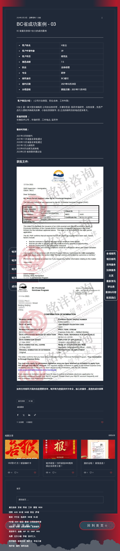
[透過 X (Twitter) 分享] (23, 415)
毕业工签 (37, 541)
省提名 (12, 526)
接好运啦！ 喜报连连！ (95, 463)
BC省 (31, 401)
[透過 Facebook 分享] (18, 415)
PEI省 (11, 522)
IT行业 (16, 517)
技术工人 (32, 536)
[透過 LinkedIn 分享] (29, 415)
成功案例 (20, 407)
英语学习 (12, 531)
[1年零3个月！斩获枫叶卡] (22, 449)
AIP (24, 531)
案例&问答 (111, 292)
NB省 (30, 517)
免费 (11, 536)
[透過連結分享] (35, 415)
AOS (16, 512)
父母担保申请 (35, 522)
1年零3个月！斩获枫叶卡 (19, 463)
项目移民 (111, 259)
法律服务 (111, 270)
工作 (30, 507)
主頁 (111, 275)
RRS (38, 531)
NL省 (36, 517)
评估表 (111, 286)
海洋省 (12, 546)
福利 (18, 546)
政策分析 (21, 541)
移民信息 (25, 546)
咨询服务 (111, 264)
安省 (20, 507)
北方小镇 (18, 536)
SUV (16, 522)
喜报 (35, 507)
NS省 (27, 512)
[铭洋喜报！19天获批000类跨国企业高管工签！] (60, 449)
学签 (25, 536)
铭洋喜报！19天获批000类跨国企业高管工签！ (59, 464)
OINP (33, 531)
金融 (20, 531)
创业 (21, 522)
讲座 (18, 526)
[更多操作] (102, 17)
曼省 (27, 522)
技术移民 (12, 541)
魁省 (11, 517)
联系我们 (111, 297)
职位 (32, 512)
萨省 (37, 512)
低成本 (23, 517)
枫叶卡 (29, 541)
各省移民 (111, 253)
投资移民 (35, 526)
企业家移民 (25, 526)
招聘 (11, 512)
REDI (40, 507)
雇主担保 (21, 401)
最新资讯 (111, 281)
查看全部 (112, 435)
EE (28, 531)
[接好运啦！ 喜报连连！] (98, 449)
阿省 (25, 507)
